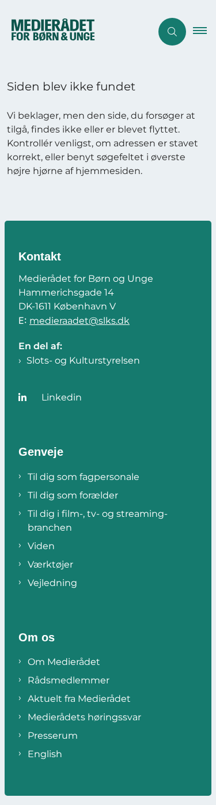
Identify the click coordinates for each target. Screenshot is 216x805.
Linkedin (61, 397)
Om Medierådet (64, 661)
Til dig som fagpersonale (83, 476)
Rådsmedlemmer (68, 680)
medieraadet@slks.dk (79, 320)
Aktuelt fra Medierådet (79, 698)
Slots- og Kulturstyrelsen (83, 360)
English (45, 754)
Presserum (53, 735)
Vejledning (52, 582)
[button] (204, 31)
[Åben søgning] (172, 32)
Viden (41, 546)
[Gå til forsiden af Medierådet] (75, 31)
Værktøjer (50, 564)
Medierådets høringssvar (84, 717)
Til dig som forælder (73, 495)
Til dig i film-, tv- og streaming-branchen (98, 520)
